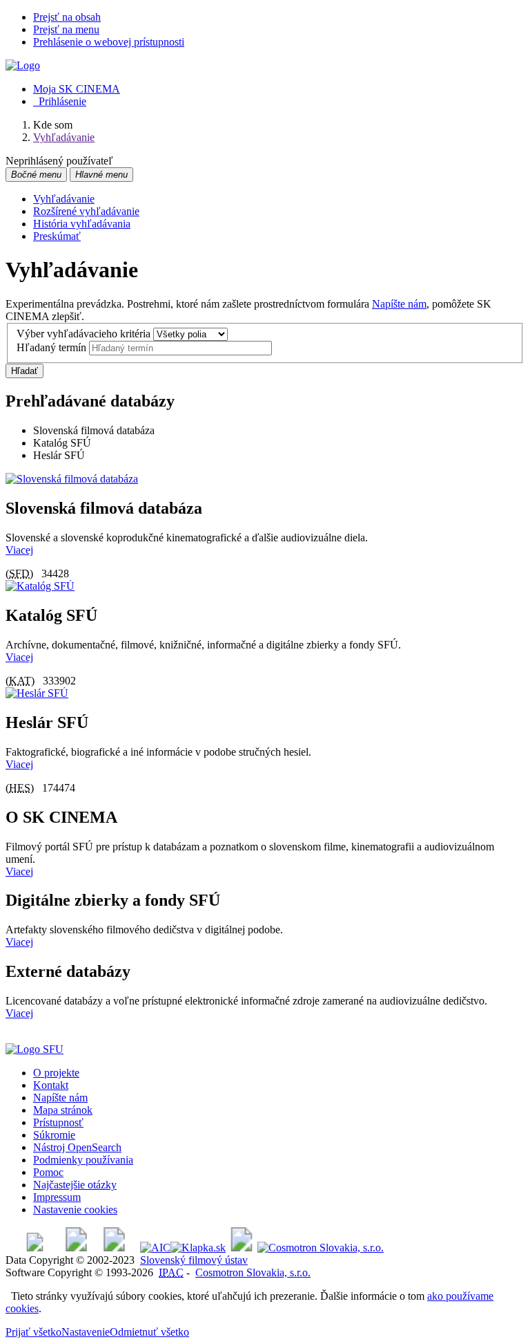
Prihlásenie (59, 101)
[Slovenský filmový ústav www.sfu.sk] (34, 1049)
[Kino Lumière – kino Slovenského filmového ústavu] (114, 1247)
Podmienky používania (83, 1160)
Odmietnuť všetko (149, 1332)
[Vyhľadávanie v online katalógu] (23, 65)
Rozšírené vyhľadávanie (86, 211)
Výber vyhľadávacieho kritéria (83, 333)
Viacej (19, 550)
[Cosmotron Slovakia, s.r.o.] (320, 1247)
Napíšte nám (399, 304)
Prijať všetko (33, 1332)
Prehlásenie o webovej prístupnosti (108, 42)
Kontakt (50, 1085)
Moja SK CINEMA (76, 89)
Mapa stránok (62, 1110)
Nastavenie (85, 1332)
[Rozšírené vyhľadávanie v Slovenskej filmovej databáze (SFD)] (72, 479)
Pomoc (48, 1172)
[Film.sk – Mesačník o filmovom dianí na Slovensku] (35, 1247)
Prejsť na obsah (67, 17)
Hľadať (24, 371)
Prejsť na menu (66, 29)
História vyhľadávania (81, 224)
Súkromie (54, 1135)
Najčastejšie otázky (75, 1185)
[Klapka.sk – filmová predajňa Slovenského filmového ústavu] (198, 1247)
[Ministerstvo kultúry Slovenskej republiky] (241, 1247)
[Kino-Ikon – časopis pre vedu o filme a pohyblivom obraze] (76, 1247)
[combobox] (180, 348)
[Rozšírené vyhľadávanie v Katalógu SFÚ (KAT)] (40, 586)
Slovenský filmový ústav (194, 1260)
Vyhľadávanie (64, 199)
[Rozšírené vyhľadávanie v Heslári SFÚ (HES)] (37, 693)
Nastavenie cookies (75, 1209)
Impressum (57, 1197)
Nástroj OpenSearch (77, 1147)
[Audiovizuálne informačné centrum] (155, 1247)
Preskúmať (57, 236)
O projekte (56, 1073)
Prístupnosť (58, 1122)
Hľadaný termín (51, 347)
